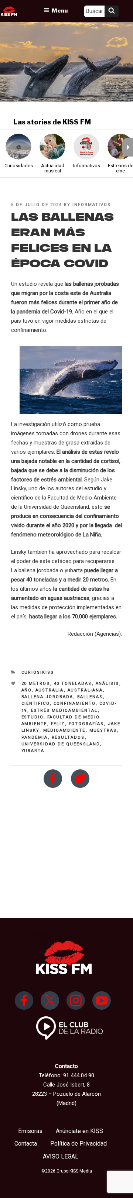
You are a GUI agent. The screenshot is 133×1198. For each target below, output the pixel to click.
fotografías (86, 723)
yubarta (33, 750)
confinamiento (75, 703)
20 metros (35, 683)
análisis (107, 683)
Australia (49, 690)
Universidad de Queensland (60, 744)
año (26, 690)
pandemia (34, 737)
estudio (32, 717)
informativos (91, 204)
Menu (60, 10)
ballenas (90, 696)
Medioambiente (64, 730)
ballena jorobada (47, 696)
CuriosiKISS (37, 672)
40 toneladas (73, 683)
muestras (103, 730)
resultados (68, 737)
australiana (85, 690)
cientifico (35, 703)
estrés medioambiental (64, 710)
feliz (58, 723)
